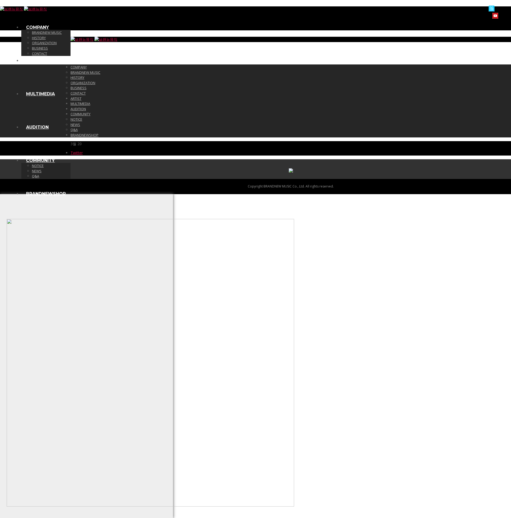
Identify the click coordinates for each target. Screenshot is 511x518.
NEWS (37, 171)
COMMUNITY (40, 160)
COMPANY (37, 27)
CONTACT (39, 53)
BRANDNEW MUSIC (47, 32)
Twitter (77, 152)
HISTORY (39, 37)
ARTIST (34, 60)
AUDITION (37, 127)
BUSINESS (40, 48)
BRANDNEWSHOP (46, 193)
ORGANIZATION (44, 42)
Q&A (35, 176)
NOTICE (38, 165)
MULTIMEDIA (40, 93)
